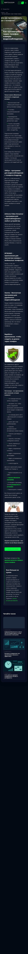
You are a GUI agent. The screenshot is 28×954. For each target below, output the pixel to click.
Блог (7, 12)
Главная (3, 12)
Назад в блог (6, 9)
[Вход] (22, 3)
